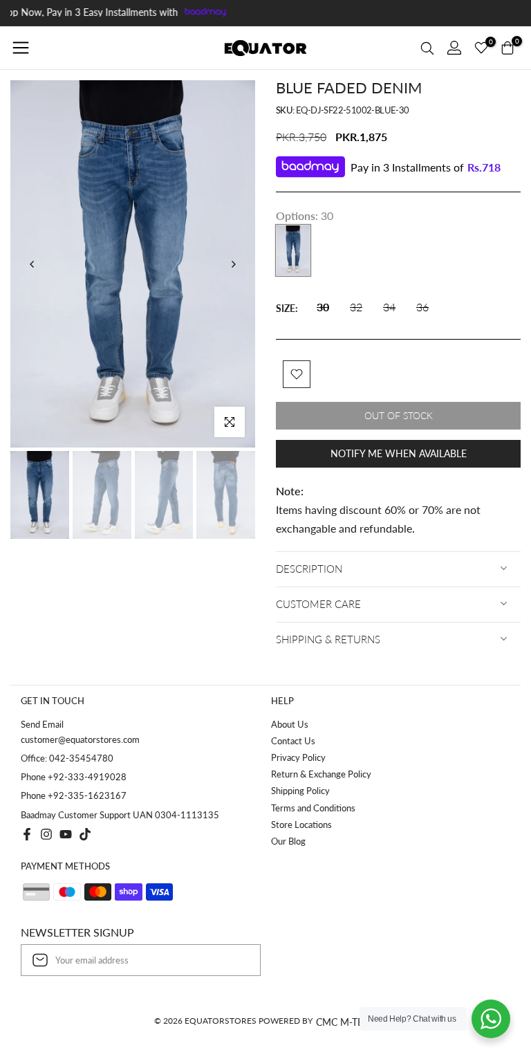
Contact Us (293, 740)
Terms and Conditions (313, 807)
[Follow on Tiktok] (85, 834)
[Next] (233, 264)
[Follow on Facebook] (27, 834)
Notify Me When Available (398, 453)
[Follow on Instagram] (46, 834)
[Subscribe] (236, 960)
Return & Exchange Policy (321, 774)
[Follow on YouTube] (65, 834)
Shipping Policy (300, 790)
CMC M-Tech (346, 1022)
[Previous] (32, 264)
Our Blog (288, 841)
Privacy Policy (298, 757)
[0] (481, 47)
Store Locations (301, 824)
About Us (289, 724)
